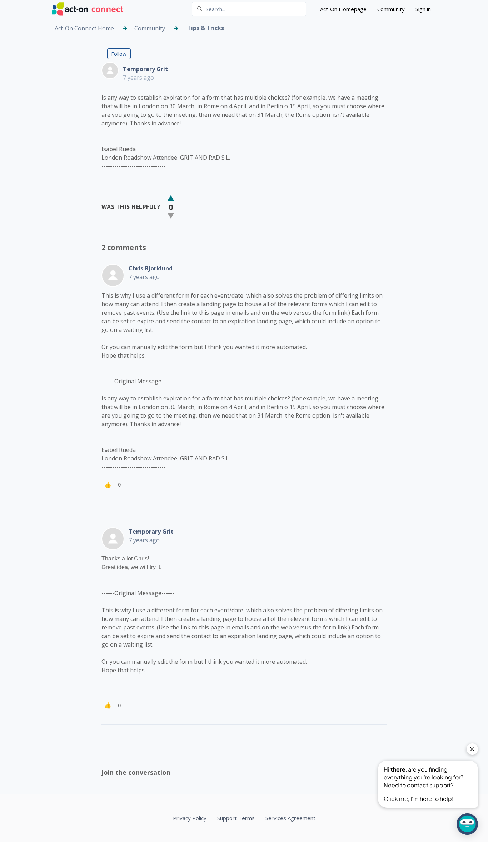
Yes (170, 198)
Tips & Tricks (205, 28)
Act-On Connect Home (84, 28)
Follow (118, 53)
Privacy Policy (189, 818)
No (170, 215)
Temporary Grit (145, 69)
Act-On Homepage (343, 9)
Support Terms (236, 818)
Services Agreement (290, 818)
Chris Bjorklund (151, 268)
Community (391, 9)
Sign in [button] (423, 9)
